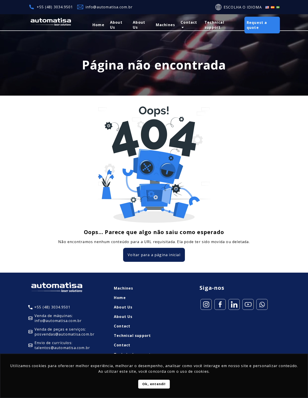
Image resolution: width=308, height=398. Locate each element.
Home (98, 24)
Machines (165, 24)
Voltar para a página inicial (154, 254)
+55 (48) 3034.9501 (55, 7)
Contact (189, 22)
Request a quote (257, 25)
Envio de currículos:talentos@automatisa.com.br (62, 345)
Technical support (214, 25)
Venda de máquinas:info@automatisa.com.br (58, 318)
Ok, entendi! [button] (153, 384)
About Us (116, 25)
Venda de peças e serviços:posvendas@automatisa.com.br (64, 332)
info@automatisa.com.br (109, 7)
